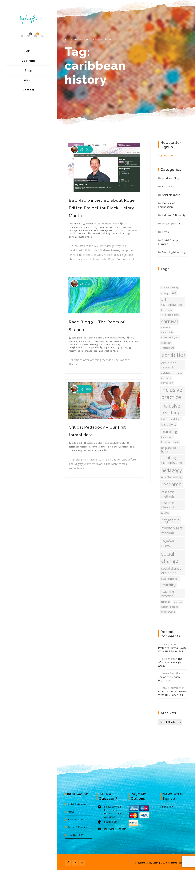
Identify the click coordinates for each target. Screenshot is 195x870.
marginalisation (77, 347)
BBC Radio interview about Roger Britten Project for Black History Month (102, 208)
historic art (119, 230)
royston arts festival (172, 531)
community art (170, 337)
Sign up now (165, 155)
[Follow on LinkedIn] (75, 863)
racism (72, 350)
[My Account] (22, 36)
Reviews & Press (77, 819)
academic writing (169, 287)
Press (116, 223)
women (99, 450)
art (174, 293)
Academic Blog (94, 337)
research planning (167, 504)
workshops (168, 612)
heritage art (106, 230)
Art (28, 51)
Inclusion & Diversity (115, 337)
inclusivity (104, 344)
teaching (168, 584)
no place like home (169, 449)
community (167, 332)
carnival (93, 446)
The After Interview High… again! (170, 662)
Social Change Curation (168, 242)
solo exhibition (170, 578)
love (176, 442)
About (28, 80)
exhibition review (171, 373)
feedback (166, 378)
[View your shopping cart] (35, 36)
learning (115, 344)
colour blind (120, 341)
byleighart (91, 223)
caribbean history (88, 230)
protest (124, 446)
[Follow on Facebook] (68, 863)
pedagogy (126, 347)
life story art (80, 233)
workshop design (169, 606)
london (165, 442)
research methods (167, 494)
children (165, 327)
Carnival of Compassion (166, 205)
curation (166, 343)
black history (90, 227)
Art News (106, 223)
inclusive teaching (88, 344)
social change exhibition (171, 570)
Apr (85, 283)
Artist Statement (77, 804)
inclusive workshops (171, 419)
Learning (28, 60)
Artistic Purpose (171, 195)
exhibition (173, 355)
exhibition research (168, 365)
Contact (28, 89)
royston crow (168, 542)
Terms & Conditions (79, 827)
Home (68, 39)
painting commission (113, 233)
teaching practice (103, 350)
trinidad (165, 602)
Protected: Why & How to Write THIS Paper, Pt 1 (172, 649)
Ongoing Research (172, 223)
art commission (171, 302)
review (165, 513)
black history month (109, 227)
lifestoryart (94, 233)
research (171, 484)
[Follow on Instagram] (82, 863)
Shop (28, 70)
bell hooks (166, 310)
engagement (167, 347)
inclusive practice (171, 393)
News (71, 811)
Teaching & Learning (173, 252)
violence (88, 450)
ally (132, 337)
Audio (76, 224)
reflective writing (171, 477)
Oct (85, 149)
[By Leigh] (28, 16)
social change (85, 350)
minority (114, 347)
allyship (73, 341)
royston (82, 236)
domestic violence (109, 446)
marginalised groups (98, 347)
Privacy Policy (76, 834)
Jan (85, 389)
